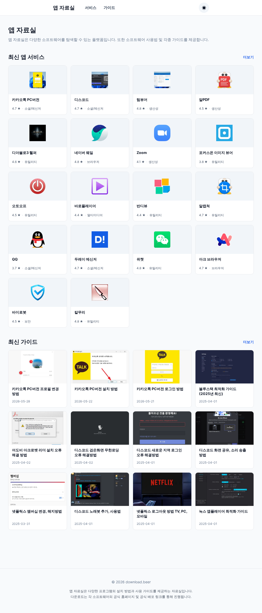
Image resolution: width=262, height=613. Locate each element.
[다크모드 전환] (204, 8)
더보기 (248, 57)
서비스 (90, 7)
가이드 (109, 7)
